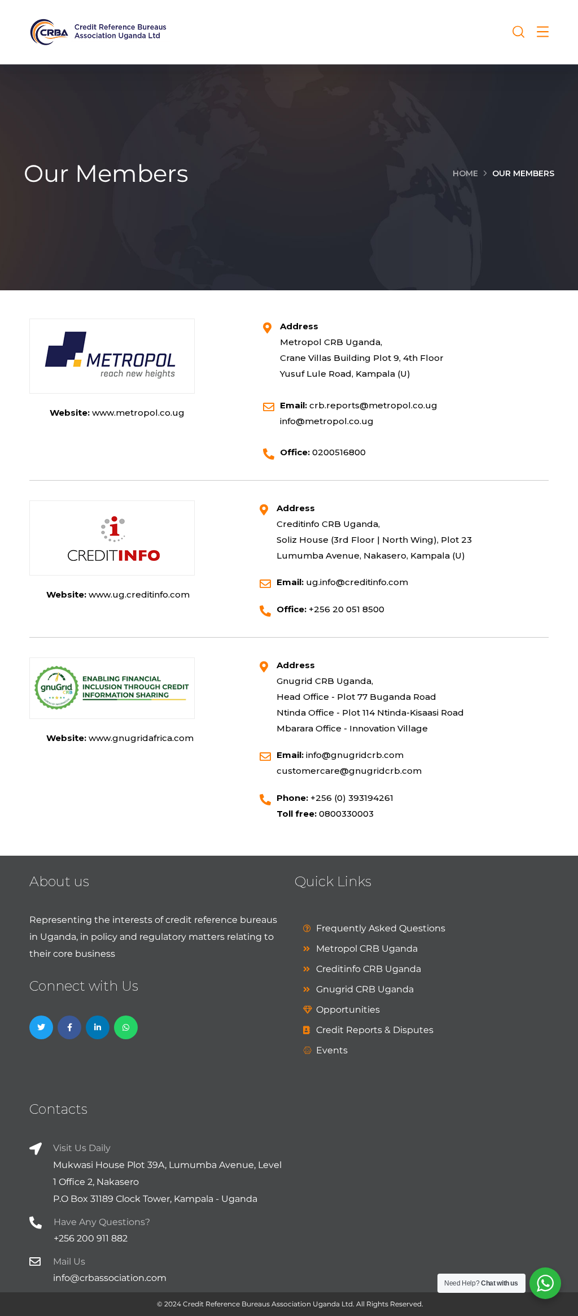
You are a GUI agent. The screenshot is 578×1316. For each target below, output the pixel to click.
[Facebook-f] (69, 1027)
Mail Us (69, 1261)
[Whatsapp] (126, 1027)
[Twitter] (41, 1027)
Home (465, 173)
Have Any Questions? (102, 1222)
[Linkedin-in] (98, 1027)
